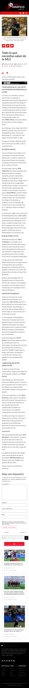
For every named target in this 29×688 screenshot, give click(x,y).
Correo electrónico (7, 508)
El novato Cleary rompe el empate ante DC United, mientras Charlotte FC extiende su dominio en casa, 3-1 (14, 593)
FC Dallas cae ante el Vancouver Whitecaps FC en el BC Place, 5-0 (13, 564)
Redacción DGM (9, 567)
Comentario (5, 484)
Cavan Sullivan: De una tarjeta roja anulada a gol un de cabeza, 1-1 (14, 630)
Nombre (4, 502)
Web (3, 514)
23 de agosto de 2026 (11, 570)
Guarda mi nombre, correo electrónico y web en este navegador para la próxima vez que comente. (14, 523)
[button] (1, 13)
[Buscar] (26, 538)
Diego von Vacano (10, 597)
